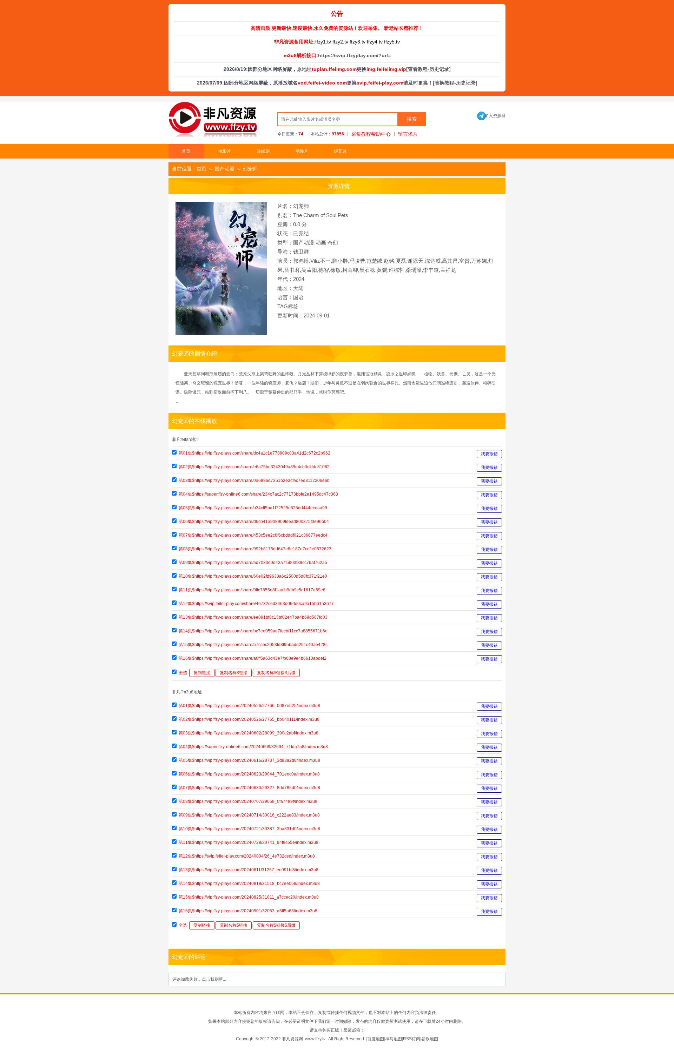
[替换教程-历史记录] (455, 83)
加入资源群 (491, 115)
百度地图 (375, 1038)
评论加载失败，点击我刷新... (199, 979)
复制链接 (201, 672)
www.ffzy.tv (315, 1038)
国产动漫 (224, 169)
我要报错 (489, 453)
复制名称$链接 (233, 672)
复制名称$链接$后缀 (276, 672)
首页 (186, 151)
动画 (321, 243)
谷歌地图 (429, 1038)
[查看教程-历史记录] (428, 69)
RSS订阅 (411, 1038)
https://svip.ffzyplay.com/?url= (354, 55)
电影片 (224, 151)
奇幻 (333, 243)
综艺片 (340, 151)
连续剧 (263, 151)
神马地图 (393, 1038)
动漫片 (302, 151)
